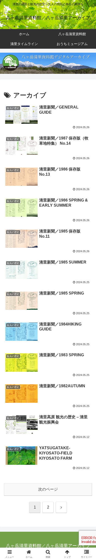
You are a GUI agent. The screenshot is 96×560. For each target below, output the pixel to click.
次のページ (48, 489)
